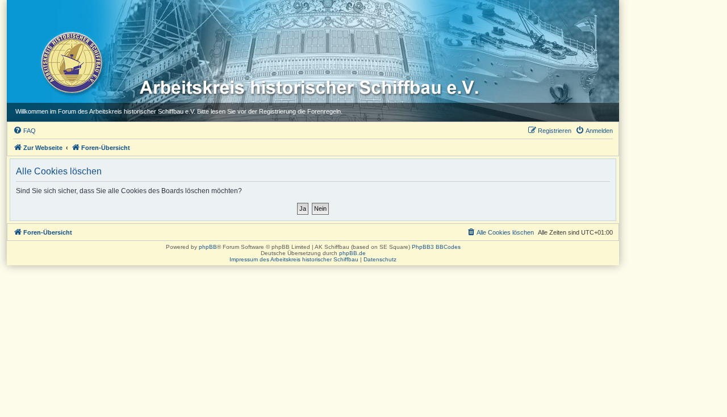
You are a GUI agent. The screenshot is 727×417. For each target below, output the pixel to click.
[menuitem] (24, 130)
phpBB (208, 247)
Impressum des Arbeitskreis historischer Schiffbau (293, 259)
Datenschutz (380, 259)
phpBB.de (352, 253)
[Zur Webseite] (71, 62)
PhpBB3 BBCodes (436, 247)
